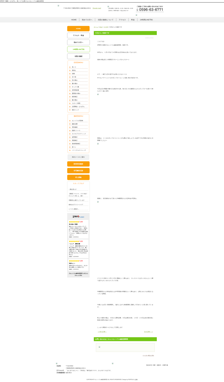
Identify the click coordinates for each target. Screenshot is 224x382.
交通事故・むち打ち (78, 106)
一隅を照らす (73, 189)
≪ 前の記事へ (102, 331)
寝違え (74, 70)
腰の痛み (75, 83)
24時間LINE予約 (146, 20)
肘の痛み (75, 80)
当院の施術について (105, 20)
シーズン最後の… (74, 209)
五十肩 (74, 77)
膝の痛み (75, 100)
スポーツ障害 (76, 103)
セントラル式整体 (77, 120)
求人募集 (78, 177)
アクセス (122, 20)
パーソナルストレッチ (79, 150)
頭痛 (73, 73)
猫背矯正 (75, 96)
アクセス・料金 (78, 35)
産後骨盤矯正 (76, 143)
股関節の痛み (76, 93)
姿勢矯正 (75, 137)
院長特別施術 (78, 164)
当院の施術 (78, 56)
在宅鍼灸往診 (78, 170)
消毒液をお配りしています (76, 200)
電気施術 (75, 127)
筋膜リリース (76, 130)
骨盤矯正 (75, 140)
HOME (74, 20)
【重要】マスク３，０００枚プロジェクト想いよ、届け (78, 195)
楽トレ (74, 147)
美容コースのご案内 (78, 157)
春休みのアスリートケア (76, 204)
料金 (133, 20)
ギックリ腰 (75, 87)
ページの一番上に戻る (148, 355)
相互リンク (75, 110)
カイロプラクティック (79, 133)
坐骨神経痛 (75, 90)
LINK (136, 379)
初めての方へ (87, 20)
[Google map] (97, 8)
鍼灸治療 (75, 124)
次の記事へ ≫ (148, 331)
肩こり (74, 67)
